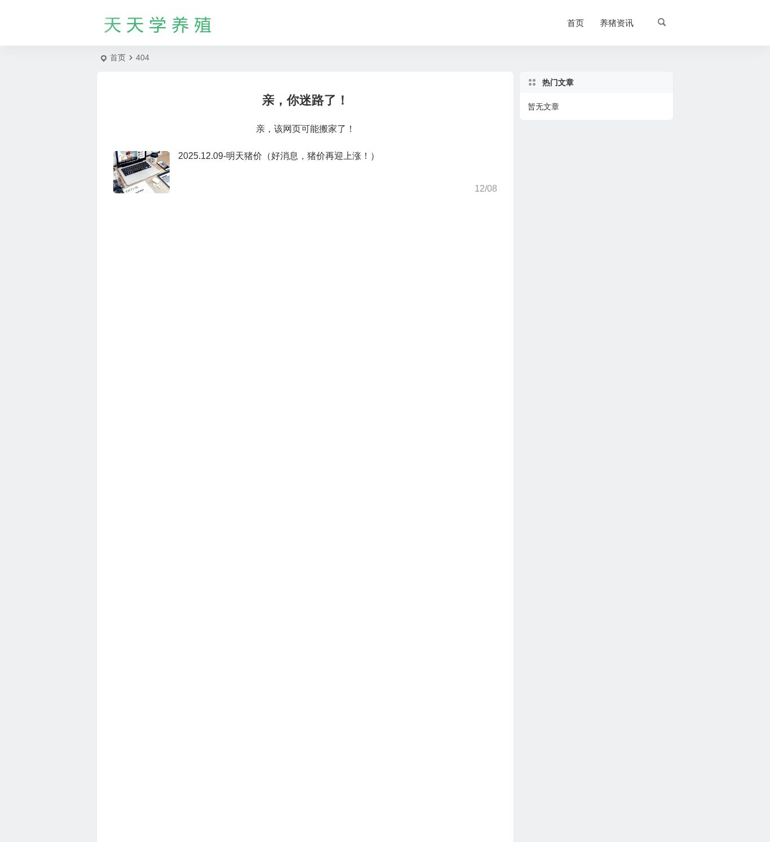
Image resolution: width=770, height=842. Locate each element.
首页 (575, 23)
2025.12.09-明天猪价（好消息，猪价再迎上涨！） (278, 156)
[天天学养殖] (158, 23)
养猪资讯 (617, 23)
